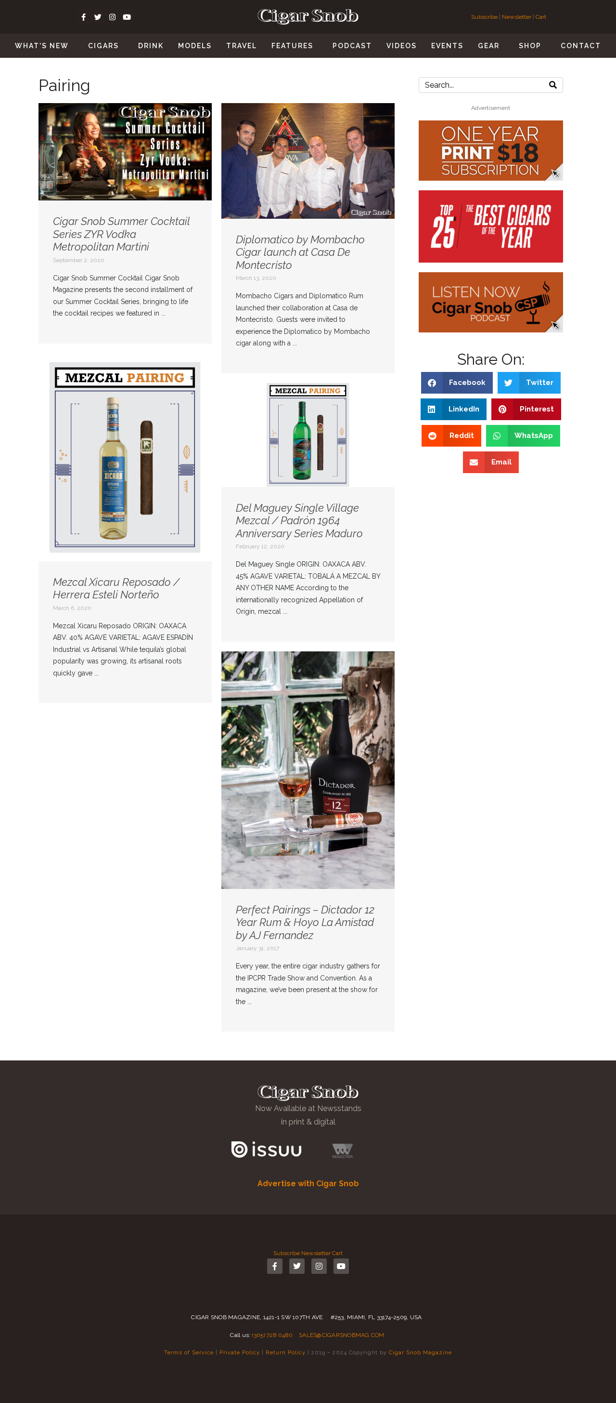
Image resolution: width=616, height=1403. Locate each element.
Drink (151, 46)
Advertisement (490, 108)
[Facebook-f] (83, 17)
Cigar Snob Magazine (420, 1352)
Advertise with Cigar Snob (308, 1183)
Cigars (103, 46)
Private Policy (239, 1352)
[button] (457, 383)
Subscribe (485, 16)
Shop (530, 46)
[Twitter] (97, 17)
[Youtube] (126, 17)
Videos (401, 46)
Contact (581, 46)
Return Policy (286, 1352)
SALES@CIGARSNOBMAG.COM (342, 1335)
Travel (241, 46)
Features (292, 46)
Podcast (352, 46)
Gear (489, 46)
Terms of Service (189, 1352)
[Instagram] (112, 17)
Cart (541, 16)
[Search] (553, 85)
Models (195, 46)
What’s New (42, 46)
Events (447, 46)
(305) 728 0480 (272, 1335)
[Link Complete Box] (125, 223)
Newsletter (516, 16)
